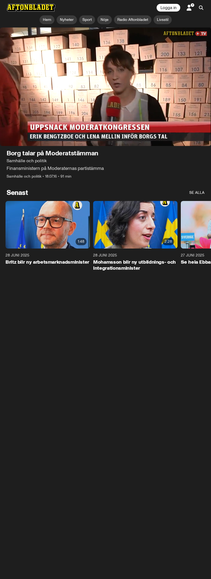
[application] (105, 86)
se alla (196, 193)
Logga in (168, 7)
